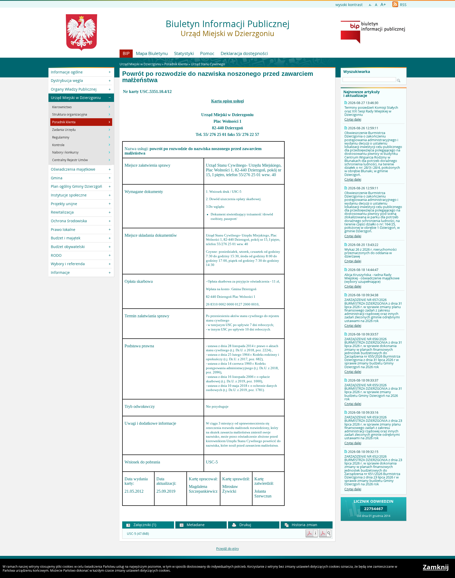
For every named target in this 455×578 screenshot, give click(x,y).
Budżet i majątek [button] (65, 237)
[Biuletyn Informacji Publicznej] (373, 42)
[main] (227, 302)
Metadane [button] (195, 524)
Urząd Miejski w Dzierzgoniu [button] (76, 97)
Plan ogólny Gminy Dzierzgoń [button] (76, 186)
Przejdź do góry (227, 548)
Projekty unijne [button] (64, 203)
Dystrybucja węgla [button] (67, 80)
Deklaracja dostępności (244, 53)
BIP (126, 53)
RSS (403, 4)
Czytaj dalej (352, 119)
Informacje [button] (60, 272)
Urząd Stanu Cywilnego (208, 64)
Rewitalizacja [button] (62, 212)
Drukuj (244, 524)
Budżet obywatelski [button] (68, 246)
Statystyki (184, 53)
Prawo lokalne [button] (63, 229)
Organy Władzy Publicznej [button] (74, 89)
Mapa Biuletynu (152, 53)
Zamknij (436, 567)
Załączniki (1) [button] (144, 524)
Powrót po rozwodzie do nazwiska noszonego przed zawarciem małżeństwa (217, 77)
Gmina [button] (56, 177)
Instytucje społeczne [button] (69, 194)
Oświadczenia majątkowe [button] (73, 169)
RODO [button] (56, 255)
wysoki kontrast (349, 4)
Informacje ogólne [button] (67, 72)
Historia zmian (304, 524)
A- (370, 5)
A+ (383, 4)
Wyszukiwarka (356, 71)
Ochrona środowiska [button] (69, 220)
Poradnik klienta (176, 64)
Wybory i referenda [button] (68, 263)
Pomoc (207, 53)
